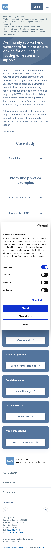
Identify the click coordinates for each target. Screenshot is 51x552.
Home (4, 16)
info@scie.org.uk (16, 532)
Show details (37, 300)
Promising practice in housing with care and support (23, 22)
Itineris (42, 548)
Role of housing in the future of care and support (25, 19)
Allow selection (25, 316)
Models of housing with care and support (22, 26)
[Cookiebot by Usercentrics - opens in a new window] (37, 225)
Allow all (25, 308)
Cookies (6, 548)
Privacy (14, 548)
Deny (25, 324)
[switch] (44, 275)
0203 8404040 (13, 530)
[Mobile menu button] (47, 6)
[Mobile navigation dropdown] (48, 473)
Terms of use (23, 548)
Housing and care (16, 16)
